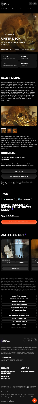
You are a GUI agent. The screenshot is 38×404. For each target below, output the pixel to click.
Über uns (25, 368)
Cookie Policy (19, 394)
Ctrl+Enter (30, 165)
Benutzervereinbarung (29, 397)
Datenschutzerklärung (7, 394)
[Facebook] (24, 339)
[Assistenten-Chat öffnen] (34, 400)
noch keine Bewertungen (12, 216)
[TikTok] (31, 339)
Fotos (17, 50)
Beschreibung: (6, 50)
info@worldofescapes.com (13, 360)
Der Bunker (6, 260)
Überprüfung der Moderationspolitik (11, 397)
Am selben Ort (27, 50)
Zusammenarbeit (28, 371)
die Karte (5, 368)
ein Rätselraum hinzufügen (8, 372)
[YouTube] (35, 339)
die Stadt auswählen (6, 377)
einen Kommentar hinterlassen (19, 222)
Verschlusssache (19, 42)
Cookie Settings (29, 394)
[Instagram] (28, 339)
